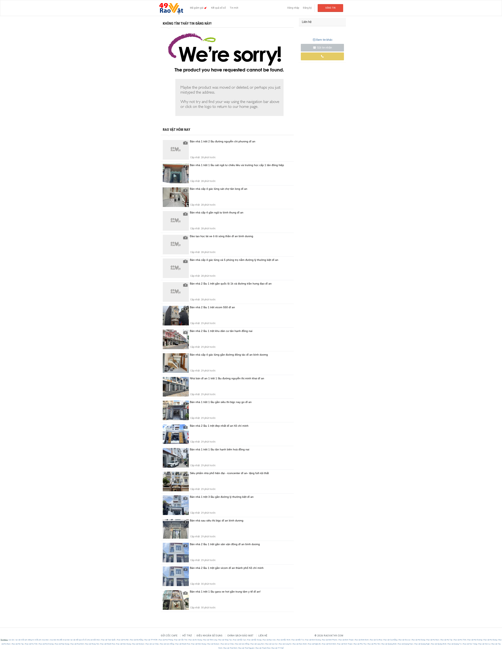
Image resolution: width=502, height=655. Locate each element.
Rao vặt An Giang (195, 640)
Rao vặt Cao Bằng (390, 640)
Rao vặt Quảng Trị (454, 644)
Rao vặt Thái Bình (230, 648)
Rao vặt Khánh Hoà (107, 644)
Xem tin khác (324, 39)
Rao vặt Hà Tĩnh (460, 640)
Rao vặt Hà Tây (446, 640)
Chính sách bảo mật (240, 635)
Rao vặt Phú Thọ (360, 644)
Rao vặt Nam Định (299, 644)
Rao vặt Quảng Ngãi (422, 644)
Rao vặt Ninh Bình (329, 644)
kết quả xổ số (81, 640)
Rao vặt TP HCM (151, 640)
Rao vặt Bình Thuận (346, 640)
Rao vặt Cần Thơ (181, 640)
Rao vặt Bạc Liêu (269, 640)
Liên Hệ (262, 635)
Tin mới (234, 7)
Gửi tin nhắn (324, 47)
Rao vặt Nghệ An (314, 644)
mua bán (45, 640)
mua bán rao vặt (69, 640)
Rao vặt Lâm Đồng (167, 644)
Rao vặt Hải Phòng (166, 640)
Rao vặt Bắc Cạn (239, 640)
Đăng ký (307, 7)
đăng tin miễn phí (34, 640)
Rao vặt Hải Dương (475, 640)
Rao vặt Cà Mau (376, 640)
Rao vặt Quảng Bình (389, 644)
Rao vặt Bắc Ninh (283, 640)
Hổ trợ (187, 635)
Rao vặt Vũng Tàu (225, 640)
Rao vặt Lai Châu (152, 644)
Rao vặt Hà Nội (123, 640)
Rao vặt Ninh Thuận (345, 644)
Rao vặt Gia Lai (404, 640)
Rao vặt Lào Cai (271, 644)
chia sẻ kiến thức (93, 640)
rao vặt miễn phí (21, 640)
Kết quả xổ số (218, 7)
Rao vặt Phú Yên (374, 644)
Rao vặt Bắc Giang (254, 640)
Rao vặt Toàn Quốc (108, 640)
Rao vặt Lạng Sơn (257, 644)
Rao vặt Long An (285, 644)
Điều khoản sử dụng (209, 635)
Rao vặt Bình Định (361, 640)
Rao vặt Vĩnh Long (210, 640)
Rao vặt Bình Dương (313, 640)
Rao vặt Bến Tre (298, 640)
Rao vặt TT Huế (277, 648)
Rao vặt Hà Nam (433, 640)
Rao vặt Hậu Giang (62, 644)
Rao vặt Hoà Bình (77, 644)
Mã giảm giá (197, 7)
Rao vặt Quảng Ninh (439, 644)
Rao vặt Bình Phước (330, 640)
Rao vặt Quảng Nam (405, 644)
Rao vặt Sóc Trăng (470, 644)
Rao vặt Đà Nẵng (137, 640)
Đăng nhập (293, 7)
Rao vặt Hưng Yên (92, 644)
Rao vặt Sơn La (484, 644)
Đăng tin (331, 7)
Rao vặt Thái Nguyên (246, 648)
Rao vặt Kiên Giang (123, 644)
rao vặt (11, 640)
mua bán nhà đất (56, 640)
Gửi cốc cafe (169, 635)
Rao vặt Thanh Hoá (263, 648)
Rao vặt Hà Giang (418, 640)
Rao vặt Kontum (138, 644)
